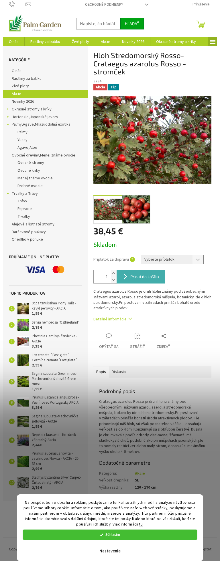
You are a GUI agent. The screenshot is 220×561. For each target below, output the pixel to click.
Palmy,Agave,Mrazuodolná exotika (41, 124)
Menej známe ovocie (35, 178)
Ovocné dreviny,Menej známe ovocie (43, 155)
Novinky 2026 (23, 101)
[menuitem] (13, 41)
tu (141, 524)
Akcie (16, 94)
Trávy (22, 201)
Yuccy (22, 140)
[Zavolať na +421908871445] (17, 4)
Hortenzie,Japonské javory (35, 117)
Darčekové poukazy (29, 232)
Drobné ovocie (30, 186)
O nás (16, 71)
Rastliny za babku (27, 79)
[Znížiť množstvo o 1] (114, 280)
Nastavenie (110, 551)
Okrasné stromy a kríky (32, 109)
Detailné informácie (110, 319)
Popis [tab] (101, 372)
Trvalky (23, 216)
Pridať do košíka (144, 276)
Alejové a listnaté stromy (33, 224)
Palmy (22, 132)
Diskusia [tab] (119, 372)
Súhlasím (112, 534)
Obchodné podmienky (104, 4)
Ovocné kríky (28, 170)
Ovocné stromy (30, 163)
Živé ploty (20, 86)
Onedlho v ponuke (27, 239)
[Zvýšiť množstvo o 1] (114, 273)
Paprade (24, 209)
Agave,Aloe (27, 147)
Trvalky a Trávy (25, 194)
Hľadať (132, 23)
